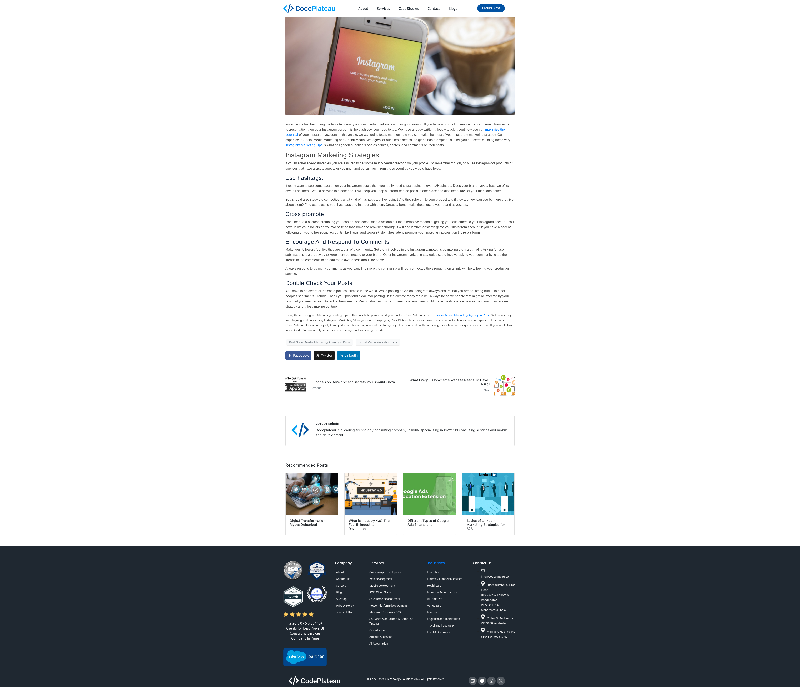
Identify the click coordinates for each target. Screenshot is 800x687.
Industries (436, 562)
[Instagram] (491, 681)
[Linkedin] (473, 681)
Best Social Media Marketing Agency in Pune (319, 342)
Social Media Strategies (363, 140)
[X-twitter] (501, 681)
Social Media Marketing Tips (378, 342)
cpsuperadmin (327, 423)
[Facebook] (482, 681)
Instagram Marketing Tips (303, 145)
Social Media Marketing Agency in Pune (463, 315)
